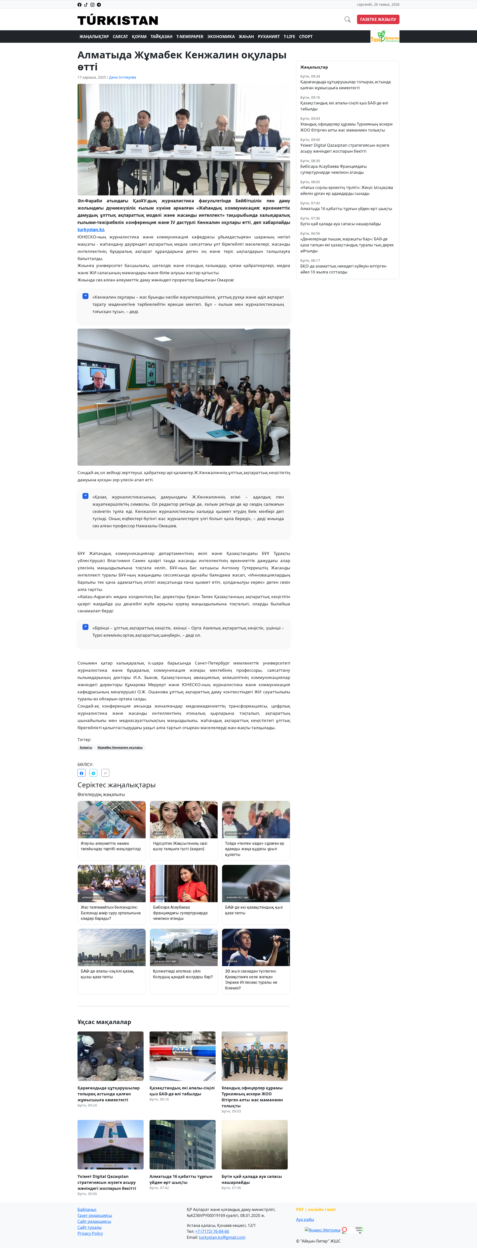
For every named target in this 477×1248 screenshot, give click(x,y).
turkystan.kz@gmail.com (222, 1237)
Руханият (269, 36)
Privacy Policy (90, 1233)
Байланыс (87, 1209)
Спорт (306, 36)
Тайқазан (161, 36)
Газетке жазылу (378, 19)
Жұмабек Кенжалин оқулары (120, 747)
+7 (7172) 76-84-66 (212, 1231)
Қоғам (139, 36)
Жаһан (246, 36)
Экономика (221, 36)
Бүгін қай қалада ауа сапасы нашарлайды (340, 223)
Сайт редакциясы (94, 1221)
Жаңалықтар (94, 36)
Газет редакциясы (95, 1215)
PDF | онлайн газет (316, 1209)
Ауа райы (305, 1219)
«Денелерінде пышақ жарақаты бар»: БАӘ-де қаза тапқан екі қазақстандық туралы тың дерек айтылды (347, 245)
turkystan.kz (91, 229)
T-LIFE (289, 36)
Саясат (120, 36)
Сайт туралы (90, 1227)
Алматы (86, 747)
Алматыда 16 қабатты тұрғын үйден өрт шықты (346, 208)
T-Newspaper (189, 36)
